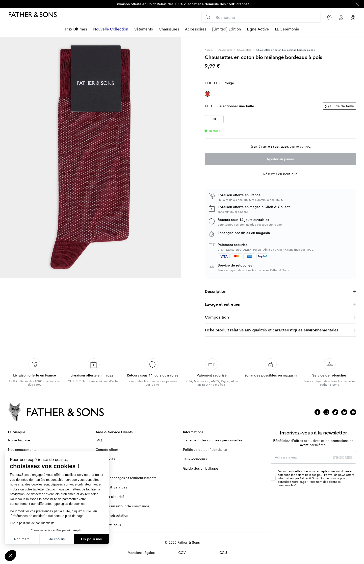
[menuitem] (76, 30)
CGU (223, 553)
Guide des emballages (200, 468)
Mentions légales (141, 553)
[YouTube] (353, 412)
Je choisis (57, 539)
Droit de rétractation (112, 515)
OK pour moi (91, 539)
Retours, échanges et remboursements (126, 478)
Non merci (22, 539)
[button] (10, 556)
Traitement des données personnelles (212, 440)
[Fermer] (357, 4)
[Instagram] (326, 412)
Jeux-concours (195, 459)
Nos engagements (22, 450)
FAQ (99, 440)
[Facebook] (317, 412)
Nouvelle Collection (110, 29)
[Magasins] (329, 18)
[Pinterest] (344, 412)
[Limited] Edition (226, 29)
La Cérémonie (287, 29)
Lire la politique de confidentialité (32, 523)
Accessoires (195, 29)
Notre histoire (19, 440)
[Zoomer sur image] (90, 157)
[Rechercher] (208, 17)
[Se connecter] (341, 18)
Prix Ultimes (76, 29)
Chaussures (169, 29)
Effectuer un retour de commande (122, 506)
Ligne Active (258, 29)
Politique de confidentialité (205, 450)
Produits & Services (111, 487)
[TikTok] (335, 412)
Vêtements (143, 29)
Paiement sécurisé (110, 497)
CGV (182, 553)
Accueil (209, 50)
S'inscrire (342, 457)
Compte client (107, 450)
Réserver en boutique (280, 174)
